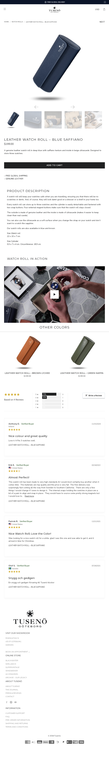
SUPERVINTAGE (12, 667)
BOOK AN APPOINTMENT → (18, 652)
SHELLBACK (11, 664)
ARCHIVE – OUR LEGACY (16, 677)
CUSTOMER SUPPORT (15, 713)
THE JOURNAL (12, 690)
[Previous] (36, 107)
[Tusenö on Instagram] (11, 702)
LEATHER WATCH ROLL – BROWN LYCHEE (27, 373)
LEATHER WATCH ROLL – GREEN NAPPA (81, 373)
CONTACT (10, 696)
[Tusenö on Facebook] (7, 702)
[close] (104, 2)
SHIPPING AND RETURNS (17, 723)
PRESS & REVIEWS (13, 693)
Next (102, 22)
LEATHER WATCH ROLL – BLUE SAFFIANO (27, 445)
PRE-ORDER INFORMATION (18, 720)
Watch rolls (17, 22)
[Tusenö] (54, 9)
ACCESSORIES (12, 674)
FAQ (7, 717)
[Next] (72, 107)
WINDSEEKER (12, 671)
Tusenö (57, 736)
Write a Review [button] (95, 395)
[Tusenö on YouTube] (15, 702)
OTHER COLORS (55, 327)
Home (6, 22)
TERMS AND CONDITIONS (17, 727)
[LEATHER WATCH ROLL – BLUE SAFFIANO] (54, 67)
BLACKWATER (12, 660)
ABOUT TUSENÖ (13, 686)
